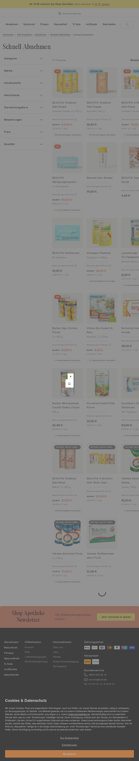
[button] (71, 376)
